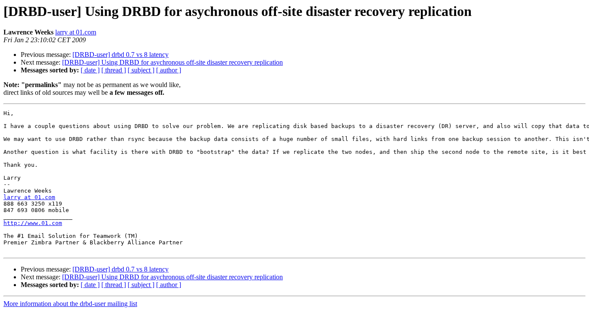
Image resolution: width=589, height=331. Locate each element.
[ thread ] (113, 70)
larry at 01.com (75, 32)
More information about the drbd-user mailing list (70, 303)
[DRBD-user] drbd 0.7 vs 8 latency (120, 54)
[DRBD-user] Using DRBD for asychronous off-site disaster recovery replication (172, 62)
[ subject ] (141, 70)
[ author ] (168, 70)
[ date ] (90, 70)
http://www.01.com (32, 223)
